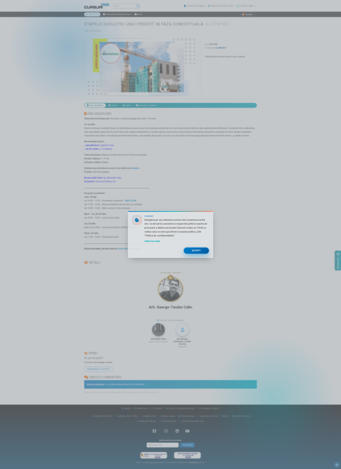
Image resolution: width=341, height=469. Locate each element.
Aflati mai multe (152, 241)
